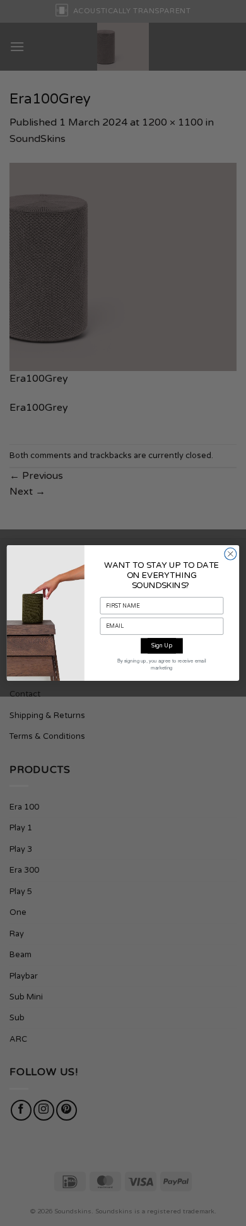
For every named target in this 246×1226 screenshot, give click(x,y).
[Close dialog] (231, 554)
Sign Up (161, 645)
